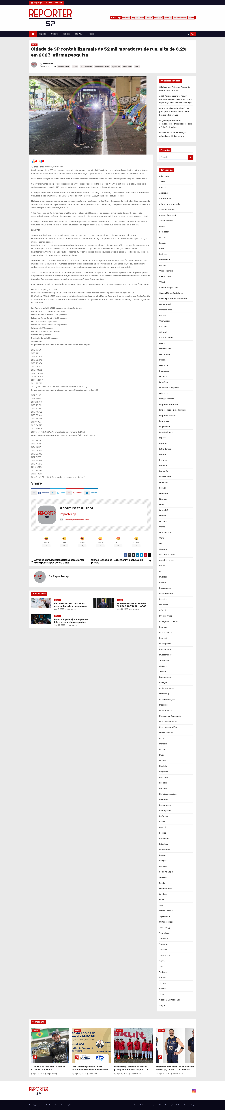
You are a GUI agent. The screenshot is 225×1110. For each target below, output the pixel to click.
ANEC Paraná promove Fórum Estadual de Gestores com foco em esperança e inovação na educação (175, 99)
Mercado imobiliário (168, 727)
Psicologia (163, 844)
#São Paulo (127, 67)
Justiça (162, 671)
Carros (162, 265)
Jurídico (163, 666)
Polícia (162, 821)
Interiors (163, 627)
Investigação (165, 643)
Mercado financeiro (168, 721)
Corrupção (164, 315)
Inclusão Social (166, 593)
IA (160, 571)
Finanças (163, 499)
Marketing (164, 693)
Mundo (162, 749)
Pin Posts (179, 1105)
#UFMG (137, 67)
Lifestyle (163, 682)
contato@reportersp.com (76, 519)
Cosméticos (164, 321)
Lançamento (165, 677)
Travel (162, 961)
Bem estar (164, 231)
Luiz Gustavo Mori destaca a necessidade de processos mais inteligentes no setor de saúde (71, 606)
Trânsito (163, 949)
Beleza (162, 226)
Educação (163, 393)
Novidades (164, 799)
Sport (161, 905)
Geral (161, 543)
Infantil (162, 610)
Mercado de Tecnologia (170, 716)
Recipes (163, 860)
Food (161, 504)
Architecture (165, 198)
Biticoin (162, 243)
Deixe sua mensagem (148, 1105)
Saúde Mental (165, 888)
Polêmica (163, 816)
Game (162, 526)
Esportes (163, 443)
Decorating (164, 354)
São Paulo (125, 18)
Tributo (162, 966)
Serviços (163, 894)
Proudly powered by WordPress (41, 1105)
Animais (162, 187)
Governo (163, 549)
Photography (165, 810)
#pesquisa (116, 67)
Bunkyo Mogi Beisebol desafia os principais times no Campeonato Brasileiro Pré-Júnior (174, 111)
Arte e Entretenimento (169, 204)
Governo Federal (167, 554)
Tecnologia (164, 933)
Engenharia (164, 426)
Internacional (165, 632)
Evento (162, 454)
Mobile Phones (166, 732)
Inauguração (165, 588)
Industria (163, 599)
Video (161, 994)
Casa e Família (166, 271)
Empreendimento (167, 415)
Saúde (91, 34)
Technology (164, 927)
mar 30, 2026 (59, 625)
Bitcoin (162, 237)
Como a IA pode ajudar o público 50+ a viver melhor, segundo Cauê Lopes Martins (71, 622)
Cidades (149, 18)
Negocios (163, 771)
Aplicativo (163, 193)
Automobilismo (166, 220)
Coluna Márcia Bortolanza (171, 293)
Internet (163, 638)
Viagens (163, 988)
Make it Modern (166, 688)
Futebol (162, 515)
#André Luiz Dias (63, 67)
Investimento (165, 649)
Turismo (163, 972)
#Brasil (75, 67)
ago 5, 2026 (59, 609)
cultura (191, 18)
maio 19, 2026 (122, 609)
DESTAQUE (168, 18)
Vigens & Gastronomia (169, 1000)
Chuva (162, 282)
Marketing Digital (167, 699)
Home (136, 1105)
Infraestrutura (165, 616)
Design (162, 360)
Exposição (163, 471)
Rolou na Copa (166, 871)
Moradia (163, 743)
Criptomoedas (166, 337)
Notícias (66, 34)
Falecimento (165, 476)
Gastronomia (165, 532)
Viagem (162, 983)
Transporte (164, 955)
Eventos (163, 460)
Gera (161, 538)
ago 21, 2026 (38, 1073)
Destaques (164, 371)
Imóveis (162, 582)
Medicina (163, 705)
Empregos (164, 421)
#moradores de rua (102, 67)
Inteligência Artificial (168, 621)
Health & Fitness (166, 560)
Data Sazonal (165, 348)
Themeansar (74, 1105)
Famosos (163, 482)
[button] (188, 33)
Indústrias (163, 604)
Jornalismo (164, 660)
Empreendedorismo (168, 404)
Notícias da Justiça (167, 794)
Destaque (163, 365)
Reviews (163, 866)
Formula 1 (163, 510)
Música (162, 760)
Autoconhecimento (168, 215)
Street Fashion (166, 910)
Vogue (162, 1005)
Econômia (163, 382)
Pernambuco (165, 805)
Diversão (163, 376)
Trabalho (163, 938)
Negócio (163, 766)
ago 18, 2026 (122, 1073)
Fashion (162, 488)
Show (161, 899)
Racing (162, 855)
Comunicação (165, 304)
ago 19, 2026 (80, 1073)
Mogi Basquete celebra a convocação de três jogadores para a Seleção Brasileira (175, 123)
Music (161, 755)
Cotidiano (163, 326)
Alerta (162, 181)
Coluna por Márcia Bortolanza (173, 298)
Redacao (93, 1073)
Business (163, 254)
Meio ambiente (166, 710)
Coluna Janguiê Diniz (168, 287)
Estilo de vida (165, 449)
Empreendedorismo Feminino (172, 410)
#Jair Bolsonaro (86, 67)
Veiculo (162, 977)
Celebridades (165, 276)
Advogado (164, 176)
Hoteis (162, 565)
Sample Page (189, 1105)
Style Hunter (165, 916)
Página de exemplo (166, 1105)
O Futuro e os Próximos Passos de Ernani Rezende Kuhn (48, 1068)
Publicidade (164, 849)
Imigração (164, 577)
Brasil (34, 44)
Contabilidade (165, 309)
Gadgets (163, 521)
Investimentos (165, 654)
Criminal (163, 332)
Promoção (164, 838)
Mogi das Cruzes (138, 18)
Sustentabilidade (167, 922)
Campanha (164, 259)
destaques (158, 18)
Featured (163, 493)
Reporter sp (48, 64)
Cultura (54, 34)
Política (162, 833)
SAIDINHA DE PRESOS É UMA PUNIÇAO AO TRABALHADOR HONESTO (131, 606)
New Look (163, 777)
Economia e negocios (169, 387)
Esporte (42, 34)
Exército (163, 465)
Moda (161, 738)
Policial (162, 827)
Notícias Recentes (180, 18)
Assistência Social (167, 209)
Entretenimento (166, 432)
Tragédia (163, 944)
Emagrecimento (166, 398)
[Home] (33, 34)
